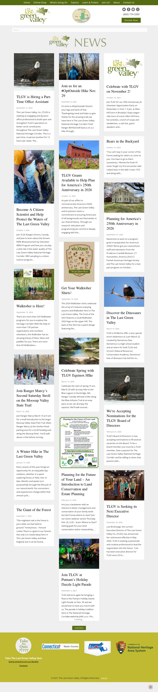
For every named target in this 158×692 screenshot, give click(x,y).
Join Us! (106, 2)
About (116, 2)
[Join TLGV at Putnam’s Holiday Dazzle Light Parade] (79, 554)
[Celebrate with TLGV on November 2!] (124, 67)
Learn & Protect (90, 2)
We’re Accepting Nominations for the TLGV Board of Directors (121, 418)
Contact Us (128, 2)
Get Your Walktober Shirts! (76, 290)
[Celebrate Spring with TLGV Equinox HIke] (79, 351)
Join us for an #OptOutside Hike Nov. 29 (78, 90)
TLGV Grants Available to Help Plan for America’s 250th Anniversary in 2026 (78, 182)
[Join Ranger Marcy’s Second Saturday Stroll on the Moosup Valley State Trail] (34, 370)
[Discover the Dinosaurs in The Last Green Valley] (124, 292)
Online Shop (40, 2)
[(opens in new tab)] (60, 646)
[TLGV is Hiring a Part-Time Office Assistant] (34, 72)
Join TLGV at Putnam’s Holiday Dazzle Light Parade (76, 579)
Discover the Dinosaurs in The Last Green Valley (124, 317)
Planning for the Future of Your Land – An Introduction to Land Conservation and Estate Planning (78, 484)
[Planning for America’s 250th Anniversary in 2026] (124, 197)
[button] (79, 628)
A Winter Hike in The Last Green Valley (32, 454)
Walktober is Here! (30, 305)
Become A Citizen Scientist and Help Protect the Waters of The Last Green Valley (33, 216)
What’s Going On (58, 2)
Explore (75, 2)
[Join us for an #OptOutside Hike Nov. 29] (79, 66)
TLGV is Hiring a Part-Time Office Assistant (33, 99)
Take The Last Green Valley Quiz (23, 658)
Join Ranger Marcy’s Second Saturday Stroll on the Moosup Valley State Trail (33, 397)
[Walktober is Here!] (34, 284)
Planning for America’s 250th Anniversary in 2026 (124, 223)
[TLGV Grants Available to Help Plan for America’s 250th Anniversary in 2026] (79, 155)
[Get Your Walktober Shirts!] (79, 262)
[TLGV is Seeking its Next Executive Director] (124, 485)
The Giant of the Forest (33, 509)
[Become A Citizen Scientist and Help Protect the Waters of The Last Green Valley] (34, 177)
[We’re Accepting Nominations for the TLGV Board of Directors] (124, 386)
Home (27, 2)
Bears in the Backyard (123, 141)
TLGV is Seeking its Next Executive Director (122, 511)
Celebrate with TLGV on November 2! (123, 89)
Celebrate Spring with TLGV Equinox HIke (77, 373)
